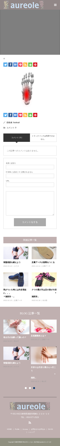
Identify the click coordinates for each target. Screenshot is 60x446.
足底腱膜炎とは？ (38, 336)
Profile (17, 429)
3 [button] (34, 388)
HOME (9, 429)
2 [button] (30, 388)
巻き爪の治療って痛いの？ (14, 337)
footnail (16, 122)
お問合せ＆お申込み (38, 429)
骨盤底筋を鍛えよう (12, 262)
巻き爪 (16, 341)
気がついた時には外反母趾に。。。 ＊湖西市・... (15, 293)
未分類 (44, 300)
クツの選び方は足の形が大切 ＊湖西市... (44, 293)
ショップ (31, 432)
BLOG (50, 429)
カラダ (16, 266)
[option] (30, 351)
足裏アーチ (46, 266)
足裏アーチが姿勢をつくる (43, 262)
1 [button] (26, 388)
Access (25, 429)
